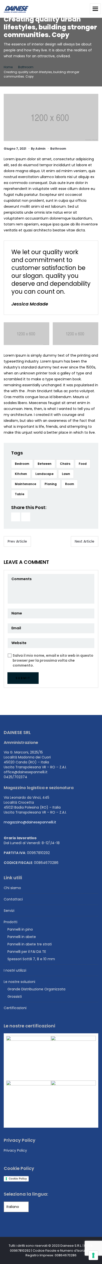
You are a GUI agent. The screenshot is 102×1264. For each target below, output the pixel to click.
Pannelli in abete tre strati (29, 944)
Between (44, 464)
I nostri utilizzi (15, 970)
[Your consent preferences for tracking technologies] (93, 1255)
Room (69, 484)
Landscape (44, 474)
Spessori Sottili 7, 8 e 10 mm (31, 959)
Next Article (84, 541)
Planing (51, 484)
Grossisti (14, 996)
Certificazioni (15, 1007)
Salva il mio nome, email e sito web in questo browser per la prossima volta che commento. (53, 660)
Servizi (9, 910)
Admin (40, 148)
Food (83, 464)
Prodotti (10, 921)
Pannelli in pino (20, 929)
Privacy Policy (15, 1150)
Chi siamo (12, 887)
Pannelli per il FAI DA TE (26, 951)
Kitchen (21, 474)
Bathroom (25, 67)
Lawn (66, 474)
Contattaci (13, 899)
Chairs (65, 464)
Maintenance (25, 484)
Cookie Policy (18, 1178)
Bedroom (22, 464)
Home (8, 67)
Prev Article (17, 541)
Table (19, 494)
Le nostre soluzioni (19, 981)
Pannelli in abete (21, 936)
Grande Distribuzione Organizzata (36, 989)
